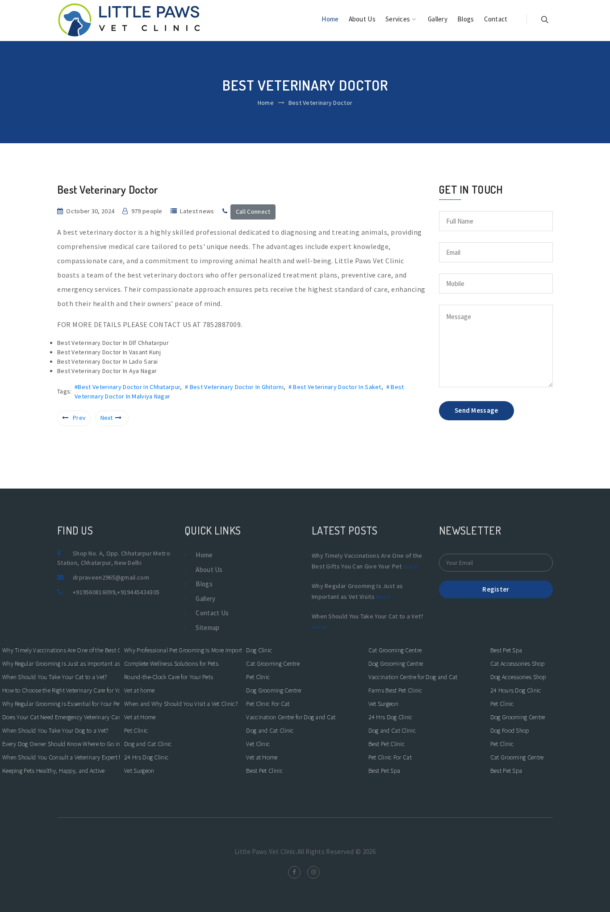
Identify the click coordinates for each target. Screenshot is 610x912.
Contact (496, 19)
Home (330, 19)
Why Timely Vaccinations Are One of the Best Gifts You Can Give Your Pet (61, 650)
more (410, 566)
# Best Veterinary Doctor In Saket (334, 387)
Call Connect (253, 211)
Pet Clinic (136, 730)
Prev (79, 418)
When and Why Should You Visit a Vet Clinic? (181, 704)
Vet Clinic (258, 744)
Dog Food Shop (509, 730)
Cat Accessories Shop (517, 663)
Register (495, 589)
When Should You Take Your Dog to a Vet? (55, 730)
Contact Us (212, 613)
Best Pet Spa (384, 771)
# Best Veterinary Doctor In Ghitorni (234, 387)
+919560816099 (94, 592)
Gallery (437, 19)
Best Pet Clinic (264, 771)
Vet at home (139, 690)
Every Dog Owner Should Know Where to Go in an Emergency (61, 744)
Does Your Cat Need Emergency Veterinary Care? (61, 717)
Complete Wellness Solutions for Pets (171, 663)
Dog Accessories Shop (518, 677)
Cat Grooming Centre (273, 663)
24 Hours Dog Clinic (515, 690)
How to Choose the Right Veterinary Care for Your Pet (61, 690)
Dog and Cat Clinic (147, 744)
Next (106, 418)
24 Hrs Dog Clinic (146, 757)
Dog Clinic (259, 650)
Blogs (465, 19)
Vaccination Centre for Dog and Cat (290, 717)
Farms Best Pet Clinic (395, 690)
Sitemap (207, 627)
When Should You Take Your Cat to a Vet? (54, 677)
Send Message (476, 410)
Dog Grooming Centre (273, 690)
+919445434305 (138, 592)
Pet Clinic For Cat (267, 704)
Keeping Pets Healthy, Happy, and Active (53, 771)
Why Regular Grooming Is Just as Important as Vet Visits (61, 663)
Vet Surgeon (139, 771)
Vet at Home (139, 717)
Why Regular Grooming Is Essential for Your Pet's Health (61, 704)
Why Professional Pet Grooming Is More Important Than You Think (183, 650)
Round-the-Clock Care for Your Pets (168, 677)
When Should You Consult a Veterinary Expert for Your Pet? (61, 757)
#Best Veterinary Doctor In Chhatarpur (127, 387)
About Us (362, 19)
